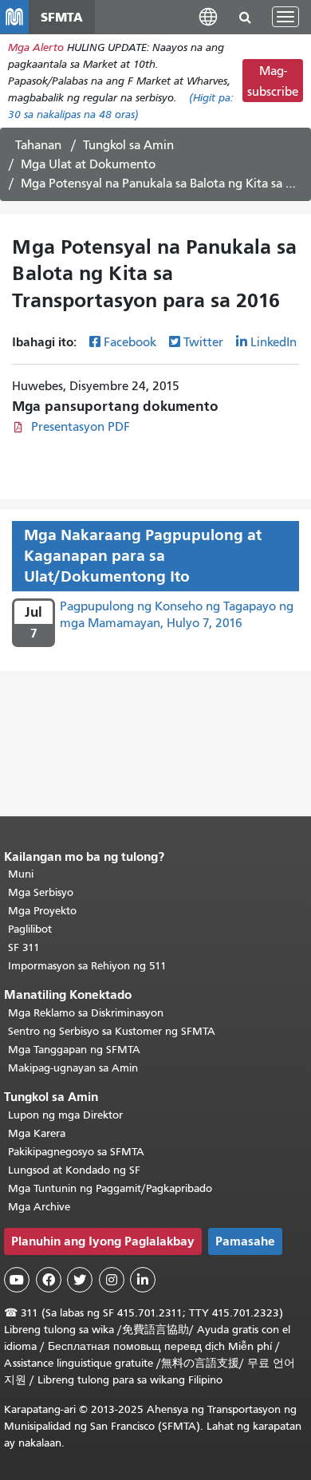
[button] (208, 16)
